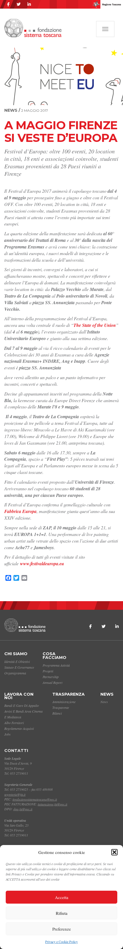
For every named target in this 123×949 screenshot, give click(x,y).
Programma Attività (56, 665)
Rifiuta (62, 913)
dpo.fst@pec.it (22, 809)
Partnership (51, 676)
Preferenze (61, 929)
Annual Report (52, 682)
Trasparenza (68, 694)
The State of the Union (95, 325)
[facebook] (8, 4)
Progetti (48, 671)
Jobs (7, 734)
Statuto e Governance (19, 667)
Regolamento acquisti (19, 728)
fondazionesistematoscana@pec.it (35, 799)
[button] (114, 852)
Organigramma (15, 673)
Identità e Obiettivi (17, 661)
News (107, 694)
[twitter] (18, 4)
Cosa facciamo (54, 655)
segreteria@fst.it (14, 794)
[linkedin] (29, 4)
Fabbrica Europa (20, 511)
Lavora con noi (18, 696)
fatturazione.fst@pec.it (52, 804)
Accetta (61, 897)
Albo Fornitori (14, 722)
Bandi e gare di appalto (21, 705)
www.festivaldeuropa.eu (42, 563)
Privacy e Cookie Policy (61, 941)
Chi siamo (15, 653)
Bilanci (57, 713)
